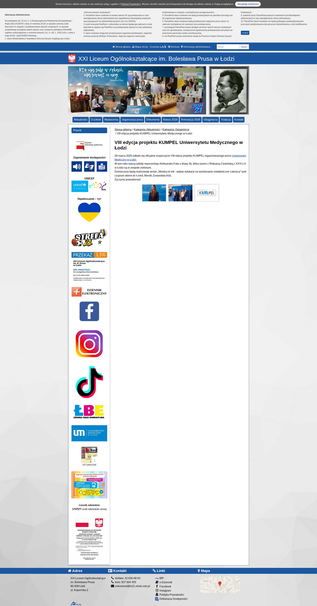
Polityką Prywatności (131, 4)
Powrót (77, 130)
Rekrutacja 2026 (190, 119)
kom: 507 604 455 (125, 582)
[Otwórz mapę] (220, 584)
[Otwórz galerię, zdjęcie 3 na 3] (207, 193)
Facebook (165, 586)
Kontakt (238, 119)
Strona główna (122, 46)
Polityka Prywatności (171, 594)
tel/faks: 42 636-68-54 (127, 578)
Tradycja (226, 119)
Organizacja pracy (132, 119)
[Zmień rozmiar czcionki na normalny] (161, 46)
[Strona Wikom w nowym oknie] (75, 603)
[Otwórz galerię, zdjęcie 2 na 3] (180, 193)
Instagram (165, 590)
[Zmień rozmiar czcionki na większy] (163, 46)
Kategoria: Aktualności (147, 129)
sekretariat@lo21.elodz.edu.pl (132, 586)
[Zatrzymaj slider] (137, 111)
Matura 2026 (170, 119)
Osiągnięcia (211, 119)
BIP (161, 578)
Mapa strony (141, 46)
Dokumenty (153, 119)
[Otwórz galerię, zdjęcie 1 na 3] (154, 193)
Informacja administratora (196, 46)
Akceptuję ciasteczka (248, 4)
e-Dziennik (165, 582)
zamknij (245, 33)
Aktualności (81, 119)
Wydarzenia (111, 119)
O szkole (96, 119)
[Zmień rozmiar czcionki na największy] (165, 46)
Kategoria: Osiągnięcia (175, 129)
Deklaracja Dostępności (173, 598)
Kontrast (174, 46)
